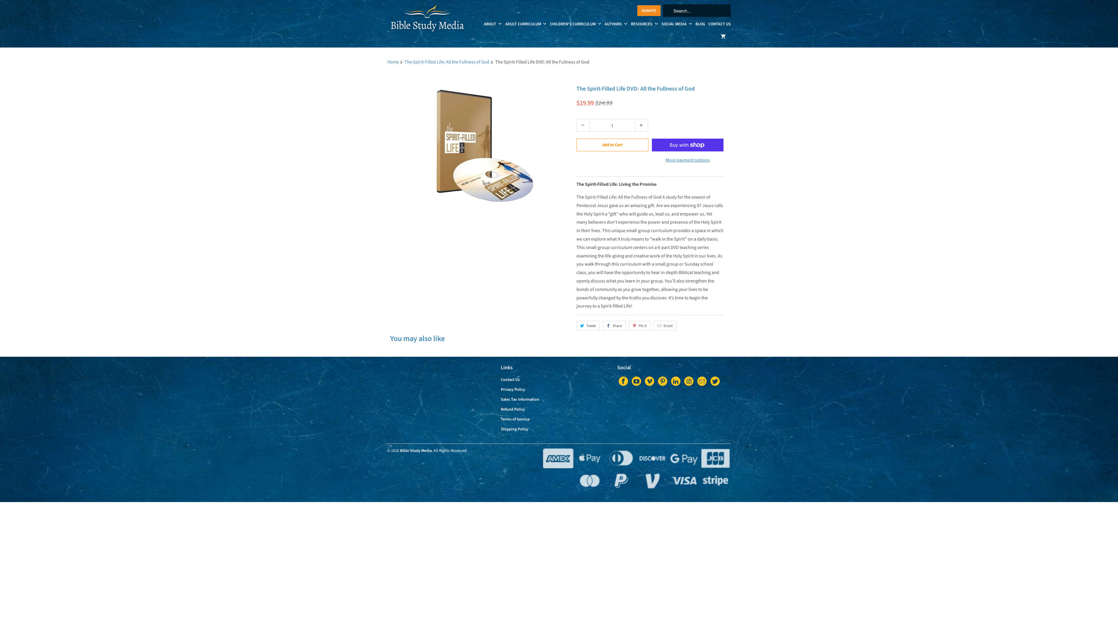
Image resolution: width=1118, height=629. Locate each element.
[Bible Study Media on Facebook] (623, 381)
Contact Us (719, 24)
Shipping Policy (514, 429)
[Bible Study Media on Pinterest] (662, 381)
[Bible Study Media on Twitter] (715, 381)
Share (617, 325)
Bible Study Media (416, 451)
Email (668, 325)
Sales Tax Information (520, 399)
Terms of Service (515, 419)
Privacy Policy (513, 390)
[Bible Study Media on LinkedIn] (675, 381)
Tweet (591, 325)
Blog (700, 24)
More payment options (688, 160)
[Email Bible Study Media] (702, 381)
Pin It (643, 325)
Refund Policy (513, 409)
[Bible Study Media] (428, 21)
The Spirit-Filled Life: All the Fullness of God (622, 77)
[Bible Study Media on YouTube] (636, 381)
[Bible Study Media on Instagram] (689, 381)
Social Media (674, 24)
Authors (614, 24)
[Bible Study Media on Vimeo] (649, 381)
